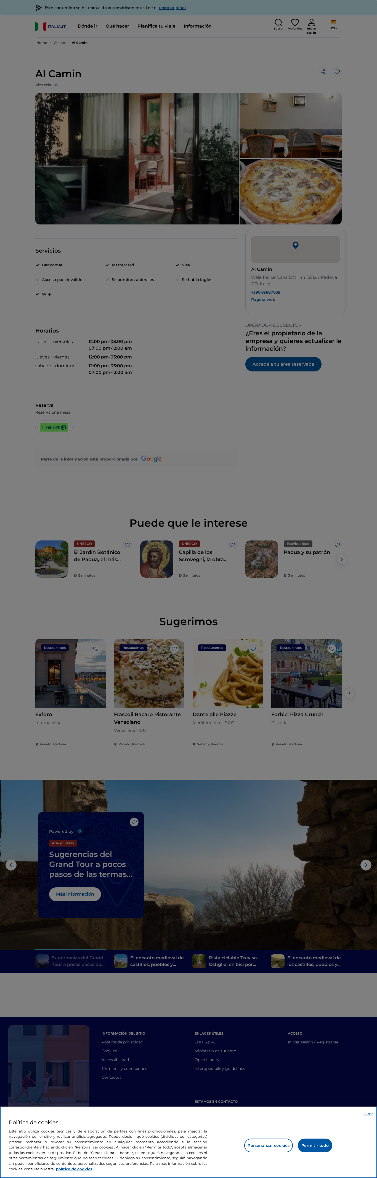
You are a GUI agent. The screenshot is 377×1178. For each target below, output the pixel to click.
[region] (188, 1142)
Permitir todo (315, 1145)
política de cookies (74, 1168)
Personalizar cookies (269, 1145)
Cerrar (368, 1114)
